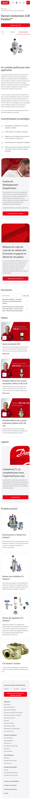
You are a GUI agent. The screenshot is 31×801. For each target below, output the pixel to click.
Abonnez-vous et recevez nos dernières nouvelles (15, 694)
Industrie (6, 720)
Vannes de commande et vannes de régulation (12, 10)
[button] (20, 3)
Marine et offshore (9, 723)
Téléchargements (8, 740)
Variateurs (6, 758)
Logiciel (12, 32)
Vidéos (4, 32)
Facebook (16, 689)
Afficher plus (6, 353)
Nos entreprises (9, 755)
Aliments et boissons (9, 718)
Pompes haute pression (10, 760)
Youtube (23, 689)
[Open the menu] (28, 3)
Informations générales (10, 789)
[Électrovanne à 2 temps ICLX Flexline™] (15, 522)
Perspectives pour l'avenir (11, 775)
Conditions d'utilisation (10, 785)
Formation (7, 748)
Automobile (7, 704)
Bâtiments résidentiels (10, 710)
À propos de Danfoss (10, 767)
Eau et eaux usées (9, 731)
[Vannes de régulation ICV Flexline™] (15, 605)
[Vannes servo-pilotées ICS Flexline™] (15, 564)
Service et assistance (10, 735)
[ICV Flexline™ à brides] (15, 651)
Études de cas (7, 743)
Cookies (6, 793)
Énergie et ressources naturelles (12, 715)
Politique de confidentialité (11, 781)
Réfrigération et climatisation (12, 728)
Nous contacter (8, 751)
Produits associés (23, 32)
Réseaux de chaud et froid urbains (13, 712)
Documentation (8, 738)
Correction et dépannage (11, 746)
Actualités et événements (11, 772)
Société (6, 770)
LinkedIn (6, 689)
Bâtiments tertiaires (9, 707)
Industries (7, 702)
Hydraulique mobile (9, 726)
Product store (7, 763)
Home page (4, 9)
